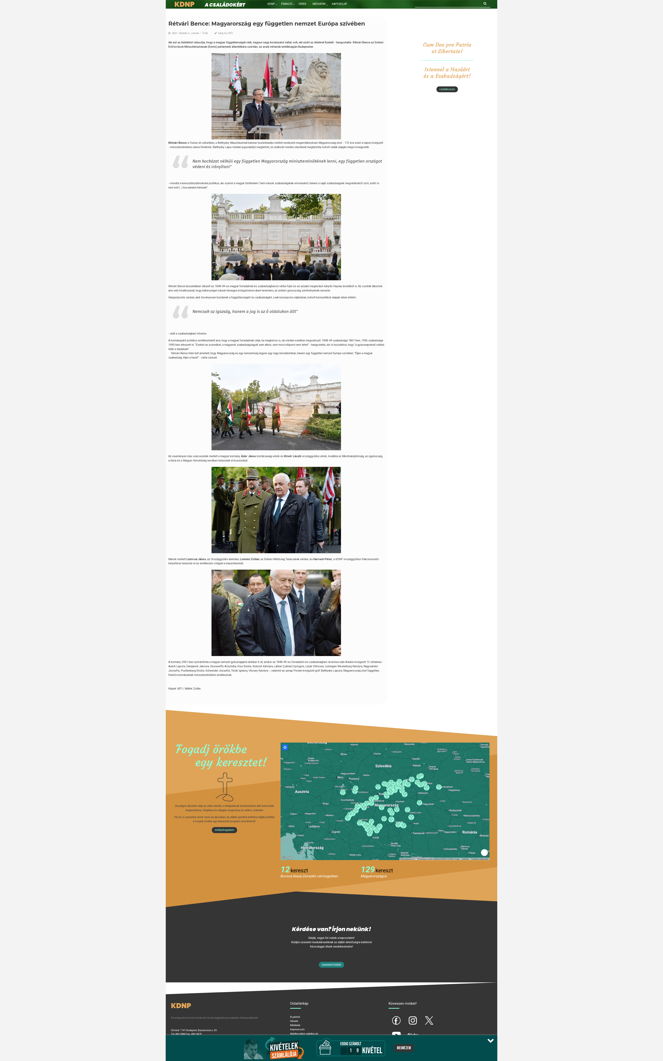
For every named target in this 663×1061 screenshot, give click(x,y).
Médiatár (295, 1025)
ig (407, 1017)
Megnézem (404, 1048)
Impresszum (297, 1029)
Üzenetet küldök (331, 964)
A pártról (295, 1016)
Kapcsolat (339, 4)
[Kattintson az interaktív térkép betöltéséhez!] (385, 801)
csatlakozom (447, 89)
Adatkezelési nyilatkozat (304, 1033)
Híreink (294, 1021)
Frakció (286, 4)
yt (391, 1032)
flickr (408, 1032)
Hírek (302, 4)
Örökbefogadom (224, 830)
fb (391, 1017)
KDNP (271, 4)
